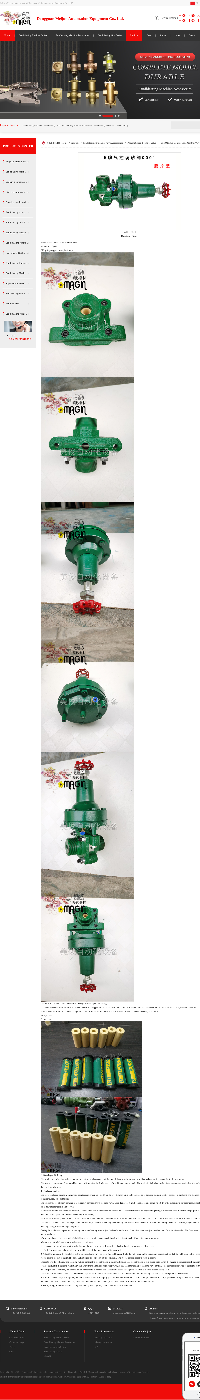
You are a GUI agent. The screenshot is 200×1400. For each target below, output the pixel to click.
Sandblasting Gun (52, 125)
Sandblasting (122, 125)
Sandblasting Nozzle (16, 232)
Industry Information (103, 1342)
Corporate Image (16, 1342)
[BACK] (133, 232)
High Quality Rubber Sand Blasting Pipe (19, 253)
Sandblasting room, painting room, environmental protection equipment (19, 212)
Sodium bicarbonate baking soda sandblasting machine (19, 182)
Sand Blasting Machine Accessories (19, 243)
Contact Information (142, 1337)
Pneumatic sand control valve (142, 143)
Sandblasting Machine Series (33, 35)
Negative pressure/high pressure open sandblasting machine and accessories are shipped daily (19, 161)
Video (12, 1347)
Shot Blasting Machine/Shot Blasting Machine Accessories (19, 293)
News (177, 35)
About (163, 35)
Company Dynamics (103, 1337)
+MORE (48, 1356)
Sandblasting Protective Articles (19, 263)
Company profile (16, 1337)
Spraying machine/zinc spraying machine (19, 202)
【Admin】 (83, 1372)
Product (134, 35)
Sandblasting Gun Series (110, 35)
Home (7, 35)
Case (149, 35)
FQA (96, 1347)
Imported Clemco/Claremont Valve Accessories (19, 283)
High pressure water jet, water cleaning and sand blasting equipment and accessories (19, 192)
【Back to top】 (105, 1377)
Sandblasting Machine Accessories (72, 35)
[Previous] (125, 236)
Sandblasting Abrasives (104, 125)
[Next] (135, 236)
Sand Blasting (12, 303)
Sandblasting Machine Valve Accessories (19, 273)
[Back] (125, 232)
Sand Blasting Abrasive (17, 314)
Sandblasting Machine (32, 125)
